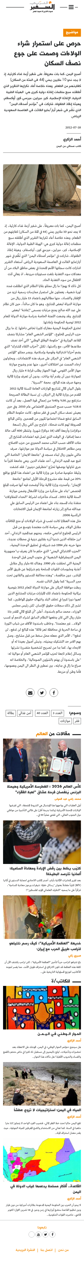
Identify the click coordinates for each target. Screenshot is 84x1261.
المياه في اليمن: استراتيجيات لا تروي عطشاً (47, 1109)
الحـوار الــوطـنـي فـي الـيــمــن (59, 1033)
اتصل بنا (46, 1249)
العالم (42, 733)
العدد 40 (42, 713)
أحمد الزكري (72, 139)
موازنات (65, 721)
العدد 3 (57, 713)
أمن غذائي (25, 713)
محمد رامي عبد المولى (68, 799)
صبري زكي (74, 955)
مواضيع (72, 32)
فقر (77, 721)
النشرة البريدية (25, 1249)
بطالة (10, 713)
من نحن (63, 1249)
